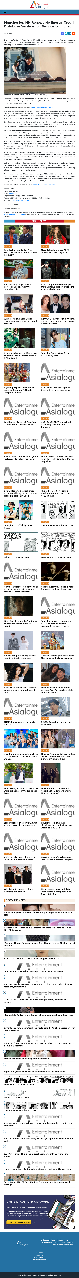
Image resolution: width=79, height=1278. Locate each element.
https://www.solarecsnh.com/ (22, 200)
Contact (39, 1253)
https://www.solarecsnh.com (42, 107)
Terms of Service (39, 1260)
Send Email (13, 193)
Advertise (39, 1255)
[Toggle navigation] (4, 11)
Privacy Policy (39, 1257)
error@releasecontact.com (14, 214)
